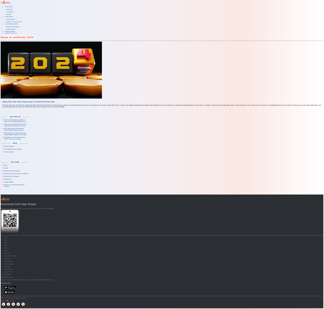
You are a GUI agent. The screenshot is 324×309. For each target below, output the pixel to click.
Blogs (5, 248)
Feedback (6, 253)
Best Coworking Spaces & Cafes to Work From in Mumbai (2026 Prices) (15, 120)
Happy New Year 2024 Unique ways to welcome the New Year (28, 102)
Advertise (6, 266)
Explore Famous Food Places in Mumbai (16, 173)
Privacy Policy (8, 271)
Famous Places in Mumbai (12, 171)
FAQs (5, 242)
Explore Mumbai (9, 146)
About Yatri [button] (9, 6)
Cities (5, 250)
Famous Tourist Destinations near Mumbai (14, 185)
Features (6, 240)
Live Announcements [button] (11, 24)
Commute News (9, 152)
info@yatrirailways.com (7, 277)
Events (6, 168)
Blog (5, 165)
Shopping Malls (9, 182)
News (5, 245)
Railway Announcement (10, 256)
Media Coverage (10, 31)
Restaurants (8, 179)
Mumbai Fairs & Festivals (11, 176)
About (5, 237)
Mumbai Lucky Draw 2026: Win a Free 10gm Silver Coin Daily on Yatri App (15, 125)
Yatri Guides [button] (9, 16)
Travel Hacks (7, 258)
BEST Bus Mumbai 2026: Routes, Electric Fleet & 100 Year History (14, 129)
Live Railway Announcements (13, 149)
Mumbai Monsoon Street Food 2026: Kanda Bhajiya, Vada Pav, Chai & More (15, 133)
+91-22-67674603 (6, 274)
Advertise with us (11, 33)
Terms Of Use (8, 269)
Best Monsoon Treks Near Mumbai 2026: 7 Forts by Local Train (14, 138)
